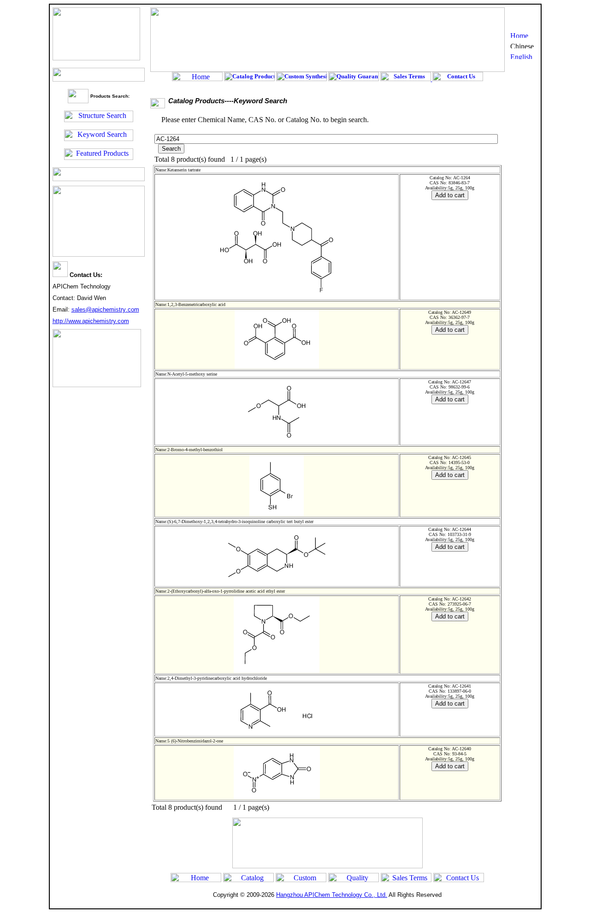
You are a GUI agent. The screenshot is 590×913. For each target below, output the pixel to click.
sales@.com (105, 309)
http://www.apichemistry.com (91, 321)
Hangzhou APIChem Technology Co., (331, 894)
